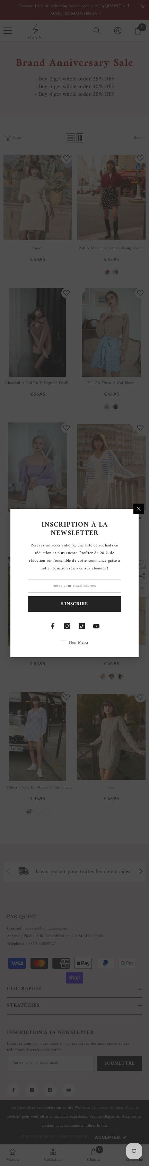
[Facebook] (52, 626)
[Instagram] (67, 626)
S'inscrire (74, 604)
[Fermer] (138, 509)
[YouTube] (96, 626)
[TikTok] (81, 626)
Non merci (78, 642)
